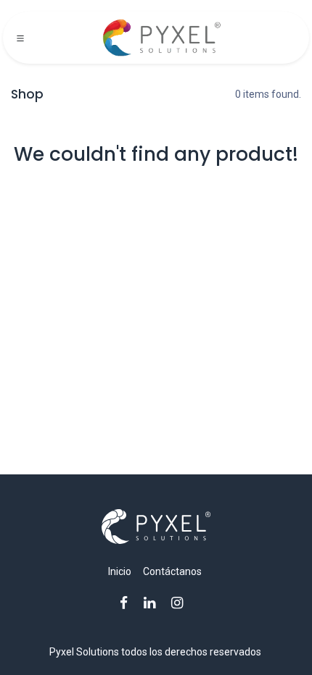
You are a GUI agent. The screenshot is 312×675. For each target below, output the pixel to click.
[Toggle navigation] (20, 38)
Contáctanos (172, 571)
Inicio (119, 571)
